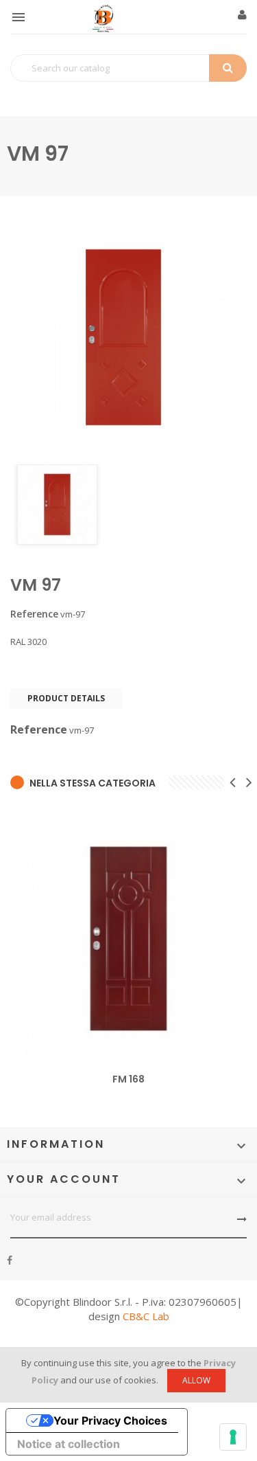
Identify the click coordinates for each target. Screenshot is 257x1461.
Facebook (9, 1260)
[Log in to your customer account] (242, 15)
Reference (34, 614)
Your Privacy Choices (110, 1420)
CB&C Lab (146, 1316)
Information (56, 1144)
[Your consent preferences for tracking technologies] (233, 1437)
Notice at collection (68, 1444)
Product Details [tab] (66, 698)
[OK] (242, 1219)
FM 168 (128, 1079)
